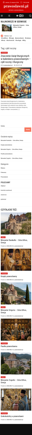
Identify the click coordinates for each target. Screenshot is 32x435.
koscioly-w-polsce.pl (6, 190)
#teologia (18, 40)
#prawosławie (19, 38)
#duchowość (10, 40)
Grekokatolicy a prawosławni (12, 416)
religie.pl (3, 186)
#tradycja (28, 38)
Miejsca (3, 168)
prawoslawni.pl (16, 6)
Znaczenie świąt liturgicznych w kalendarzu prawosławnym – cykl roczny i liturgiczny (16, 58)
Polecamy (3, 172)
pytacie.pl (3, 199)
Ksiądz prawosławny (6, 145)
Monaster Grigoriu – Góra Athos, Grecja (20, 26)
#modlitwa (4, 38)
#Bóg (24, 40)
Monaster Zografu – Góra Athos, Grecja (11, 158)
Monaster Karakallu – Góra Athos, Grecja (12, 140)
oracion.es (3, 194)
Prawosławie (4, 52)
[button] (29, 21)
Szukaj (3, 126)
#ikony (3, 40)
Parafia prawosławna (6, 154)
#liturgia (11, 38)
